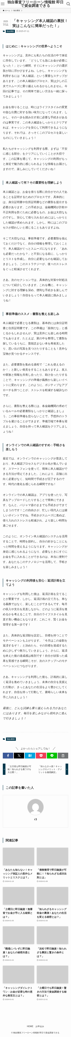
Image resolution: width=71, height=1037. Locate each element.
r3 (35, 819)
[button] (8, 755)
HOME (30, 1026)
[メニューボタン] (2, 4)
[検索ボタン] (68, 4)
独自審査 (10, 31)
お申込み (40, 1026)
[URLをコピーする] (63, 755)
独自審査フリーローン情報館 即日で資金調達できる (35, 4)
